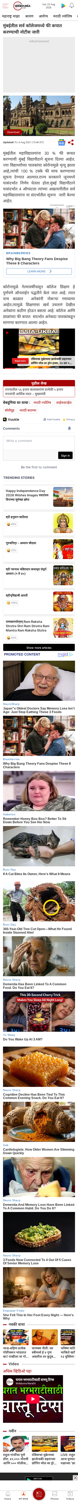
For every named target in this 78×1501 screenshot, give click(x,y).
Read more (20, 361)
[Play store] (64, 6)
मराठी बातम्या (28, 410)
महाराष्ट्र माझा (11, 16)
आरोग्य (43, 16)
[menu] (6, 6)
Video (14, 1363)
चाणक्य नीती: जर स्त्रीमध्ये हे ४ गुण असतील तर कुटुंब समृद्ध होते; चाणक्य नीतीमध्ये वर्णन (43, 1352)
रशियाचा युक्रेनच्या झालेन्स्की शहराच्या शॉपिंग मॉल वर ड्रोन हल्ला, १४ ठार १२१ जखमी (44, 1459)
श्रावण (29, 16)
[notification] (72, 6)
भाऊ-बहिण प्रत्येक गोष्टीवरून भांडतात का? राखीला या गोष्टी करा (16, 1352)
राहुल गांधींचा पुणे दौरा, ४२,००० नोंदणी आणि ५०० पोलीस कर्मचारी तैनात (15, 1459)
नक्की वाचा (17, 1324)
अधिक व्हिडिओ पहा (17, 1371)
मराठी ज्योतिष (62, 16)
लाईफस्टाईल (64, 402)
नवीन (12, 1431)
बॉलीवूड (9, 410)
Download (13, 132)
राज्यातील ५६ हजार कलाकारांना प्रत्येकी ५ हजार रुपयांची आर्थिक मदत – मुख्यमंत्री (34, 391)
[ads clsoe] (75, 1477)
